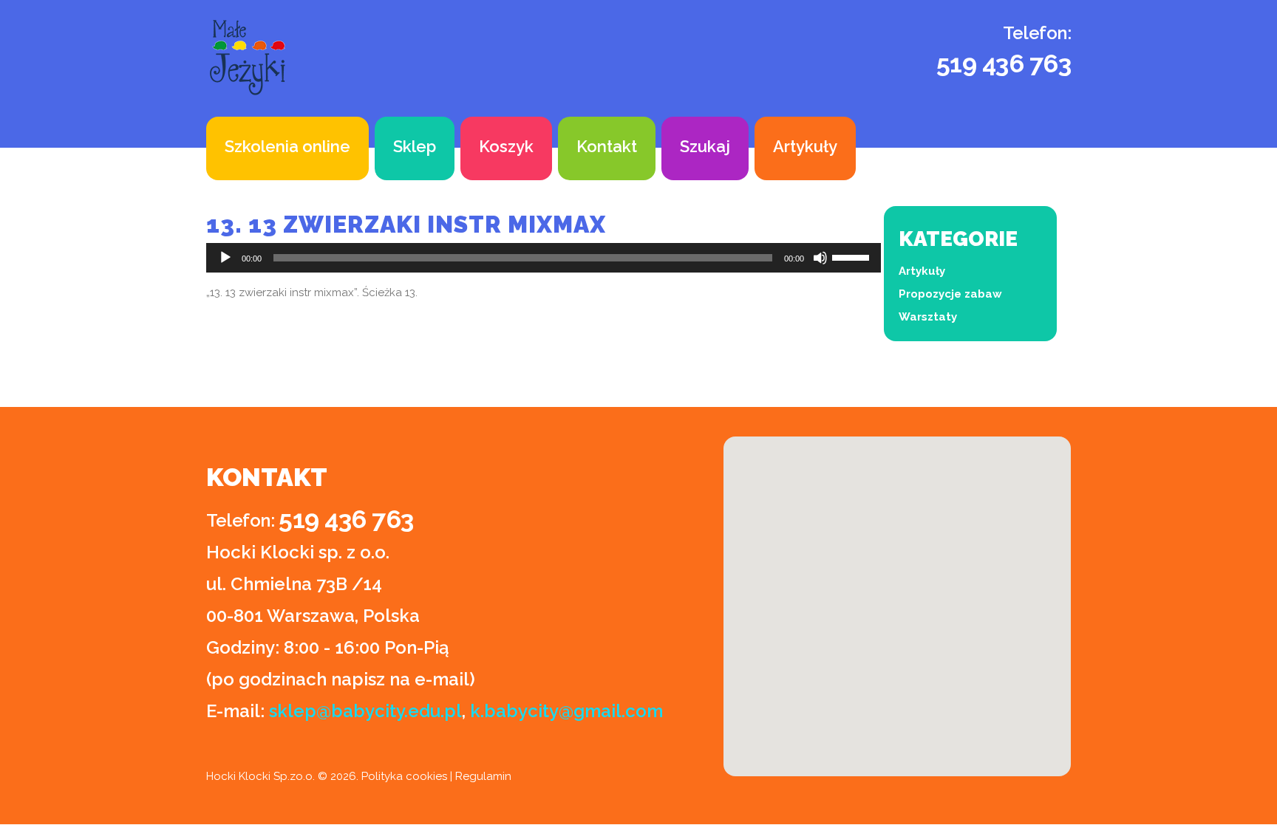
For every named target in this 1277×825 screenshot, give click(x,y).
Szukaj (705, 146)
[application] (543, 258)
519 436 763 (1004, 63)
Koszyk (506, 146)
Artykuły (805, 146)
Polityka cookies (404, 776)
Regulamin (483, 776)
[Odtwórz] (225, 257)
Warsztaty (928, 317)
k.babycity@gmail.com (566, 711)
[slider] (853, 256)
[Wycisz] (820, 257)
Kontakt (606, 146)
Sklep (414, 146)
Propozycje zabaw (950, 294)
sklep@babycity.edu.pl (365, 711)
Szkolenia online (287, 146)
